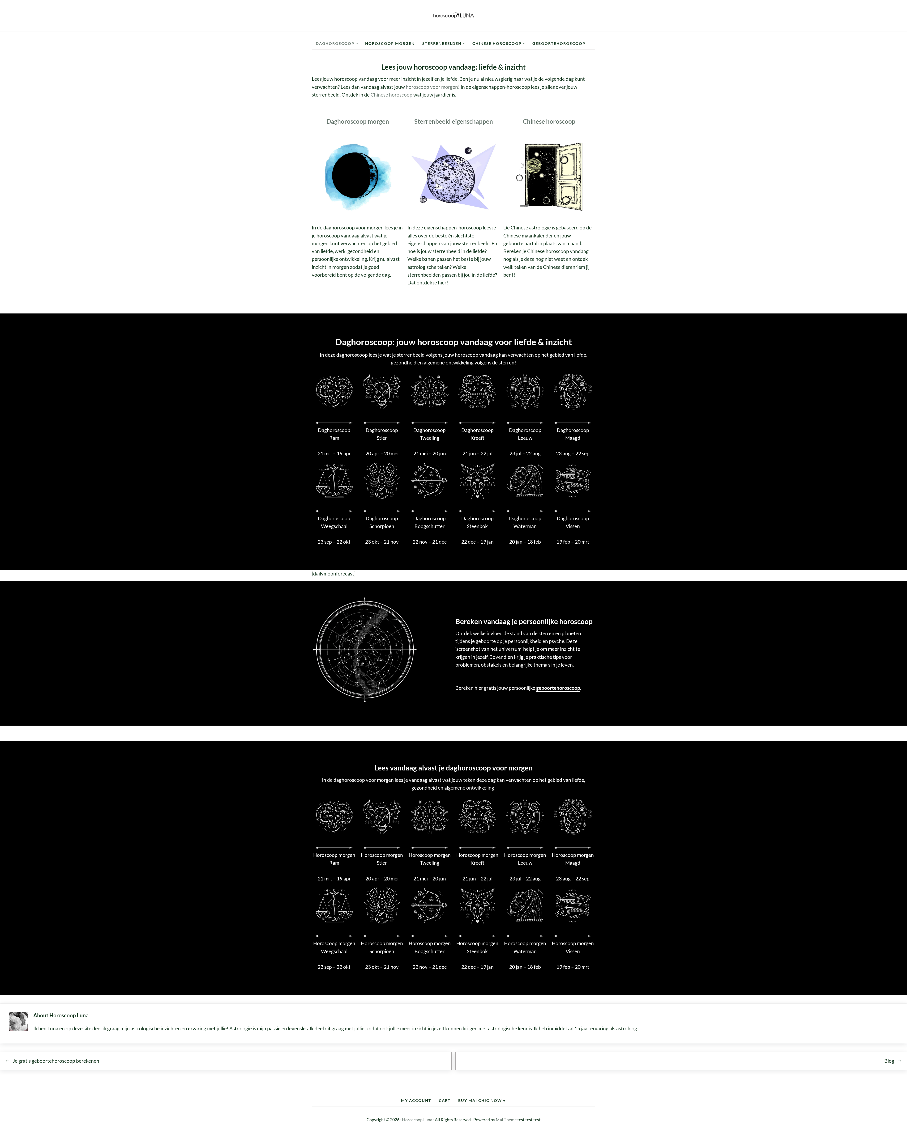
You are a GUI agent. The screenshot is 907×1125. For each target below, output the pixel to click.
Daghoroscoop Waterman (525, 522)
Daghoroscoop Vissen (573, 522)
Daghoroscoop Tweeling (429, 434)
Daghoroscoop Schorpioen (382, 522)
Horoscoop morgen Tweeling (430, 859)
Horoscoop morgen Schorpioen (382, 947)
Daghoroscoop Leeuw (525, 434)
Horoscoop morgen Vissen (573, 947)
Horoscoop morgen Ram (334, 859)
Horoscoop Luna (417, 1119)
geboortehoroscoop (558, 688)
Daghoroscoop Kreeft (477, 434)
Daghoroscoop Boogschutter (429, 522)
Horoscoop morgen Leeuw (525, 859)
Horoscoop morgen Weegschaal (334, 947)
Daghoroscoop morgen (357, 121)
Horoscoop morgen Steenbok (477, 947)
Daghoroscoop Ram (334, 434)
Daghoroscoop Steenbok (477, 522)
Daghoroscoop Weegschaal (334, 522)
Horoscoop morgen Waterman (525, 947)
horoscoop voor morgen (432, 87)
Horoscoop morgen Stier (382, 859)
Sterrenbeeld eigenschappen (453, 121)
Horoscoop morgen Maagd (573, 859)
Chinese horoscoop (391, 94)
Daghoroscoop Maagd (573, 434)
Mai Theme (506, 1119)
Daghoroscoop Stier (382, 434)
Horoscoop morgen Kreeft (477, 859)
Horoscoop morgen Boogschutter (430, 947)
